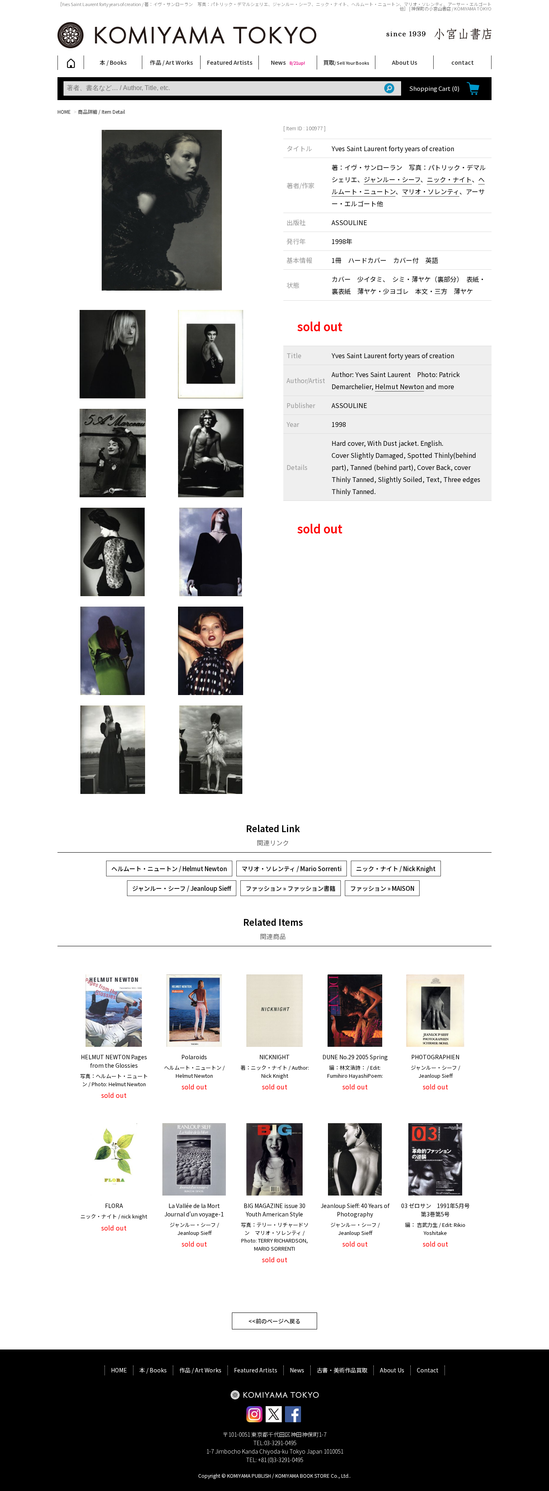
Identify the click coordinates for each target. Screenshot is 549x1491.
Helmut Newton (399, 386)
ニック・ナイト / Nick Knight (396, 868)
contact (462, 62)
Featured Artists (229, 62)
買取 (346, 62)
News (288, 62)
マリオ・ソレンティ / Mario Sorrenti (292, 868)
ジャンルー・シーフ (392, 179)
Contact (427, 1370)
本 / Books (113, 62)
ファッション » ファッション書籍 (291, 888)
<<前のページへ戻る (274, 1321)
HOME (64, 111)
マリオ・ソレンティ (430, 191)
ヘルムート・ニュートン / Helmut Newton (169, 868)
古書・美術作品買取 (342, 1370)
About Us (404, 62)
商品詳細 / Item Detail (101, 111)
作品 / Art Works (171, 62)
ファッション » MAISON (382, 888)
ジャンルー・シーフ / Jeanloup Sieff (181, 888)
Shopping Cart (434, 88)
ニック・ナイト (449, 179)
